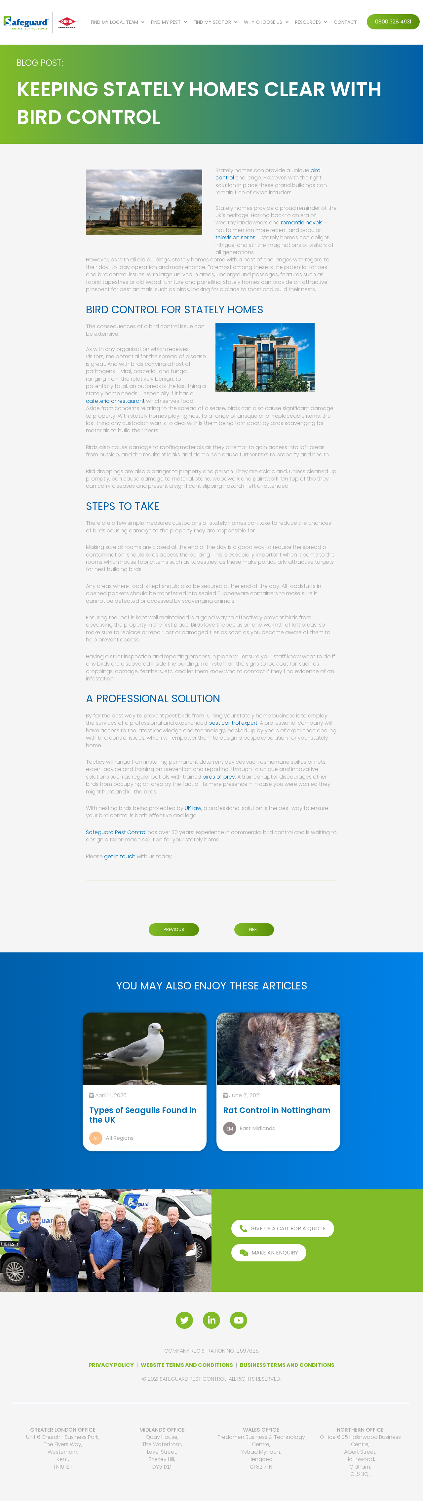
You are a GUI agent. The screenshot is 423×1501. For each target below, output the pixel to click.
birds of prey (219, 777)
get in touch (119, 856)
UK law (193, 808)
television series (235, 237)
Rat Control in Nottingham (276, 1110)
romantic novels (302, 222)
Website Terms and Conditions (187, 1365)
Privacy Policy (111, 1365)
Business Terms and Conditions (287, 1365)
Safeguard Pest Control (116, 832)
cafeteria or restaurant (115, 401)
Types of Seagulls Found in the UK (143, 1115)
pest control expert (233, 723)
